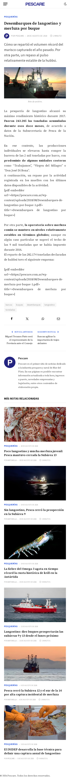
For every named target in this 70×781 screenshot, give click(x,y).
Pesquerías (11, 16)
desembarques (34, 304)
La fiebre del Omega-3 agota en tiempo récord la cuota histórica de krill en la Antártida (31, 573)
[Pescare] (35, 4)
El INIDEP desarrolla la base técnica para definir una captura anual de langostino (33, 751)
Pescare (20, 35)
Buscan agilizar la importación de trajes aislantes (48, 340)
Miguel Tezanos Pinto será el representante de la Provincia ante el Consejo (19, 340)
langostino (49, 304)
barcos (9, 304)
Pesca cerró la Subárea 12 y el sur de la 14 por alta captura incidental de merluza (33, 692)
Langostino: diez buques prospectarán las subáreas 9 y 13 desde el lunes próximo (33, 633)
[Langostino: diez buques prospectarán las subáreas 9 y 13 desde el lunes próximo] (35, 605)
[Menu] (5, 4)
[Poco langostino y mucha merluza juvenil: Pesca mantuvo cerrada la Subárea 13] (35, 424)
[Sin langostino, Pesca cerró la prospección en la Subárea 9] (35, 483)
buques (19, 304)
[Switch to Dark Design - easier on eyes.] (65, 4)
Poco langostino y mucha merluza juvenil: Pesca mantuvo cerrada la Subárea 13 (33, 453)
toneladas (10, 309)
